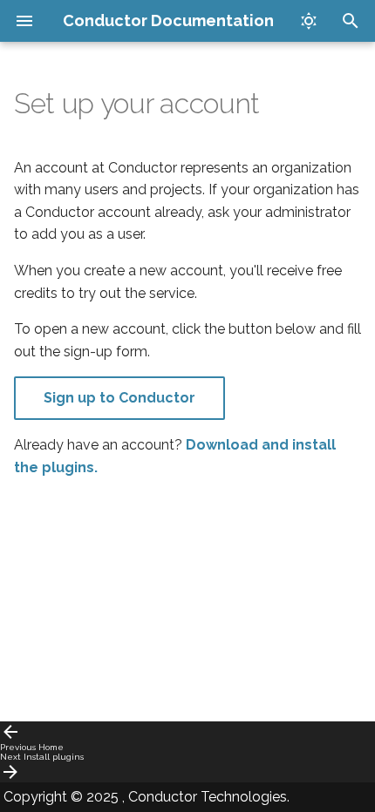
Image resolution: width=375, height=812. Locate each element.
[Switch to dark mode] (308, 20)
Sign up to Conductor (119, 397)
